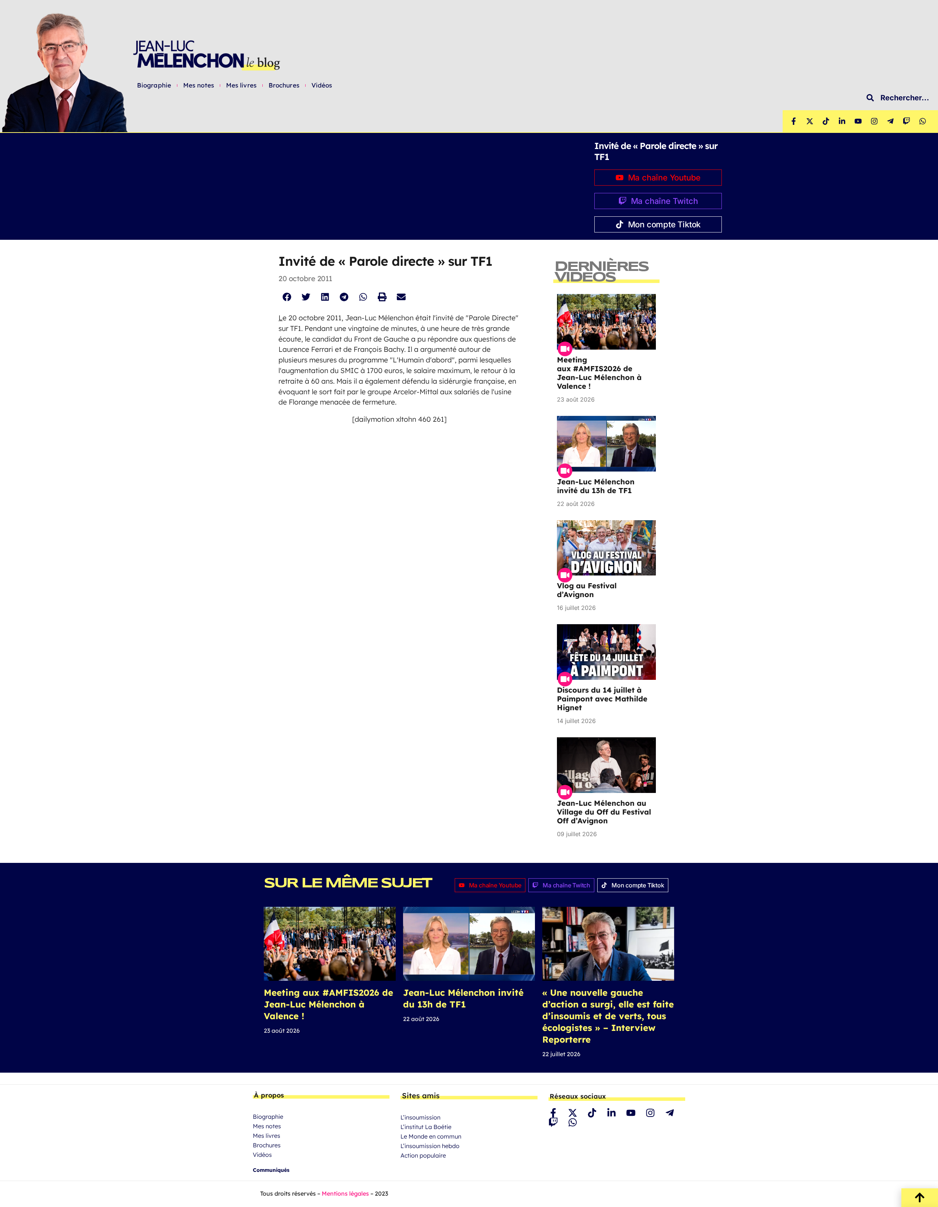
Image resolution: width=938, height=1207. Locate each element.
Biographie (154, 85)
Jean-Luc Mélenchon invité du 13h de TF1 (596, 486)
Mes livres (241, 85)
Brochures (284, 85)
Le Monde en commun (430, 1136)
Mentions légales (345, 1193)
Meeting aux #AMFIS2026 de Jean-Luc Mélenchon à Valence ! (599, 373)
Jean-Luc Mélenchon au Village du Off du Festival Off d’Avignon (604, 811)
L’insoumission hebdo (429, 1146)
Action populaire (423, 1155)
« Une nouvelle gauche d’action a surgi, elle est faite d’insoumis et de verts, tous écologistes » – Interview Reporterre (608, 1016)
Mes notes (198, 85)
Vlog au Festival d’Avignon (587, 590)
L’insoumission (420, 1117)
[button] (286, 297)
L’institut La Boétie (425, 1126)
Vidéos (321, 85)
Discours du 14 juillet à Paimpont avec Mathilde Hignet (602, 698)
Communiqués (271, 1170)
